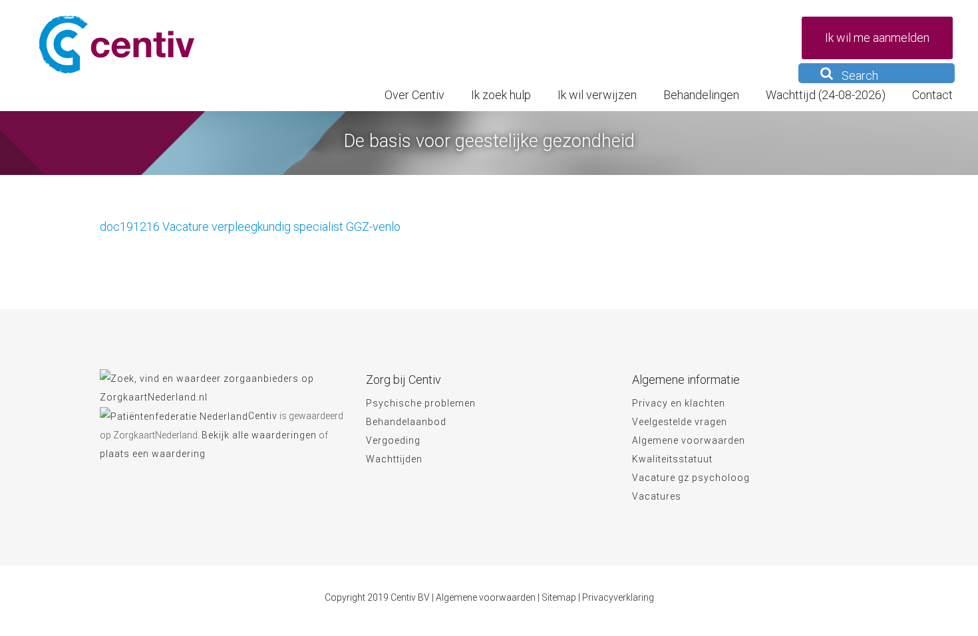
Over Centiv (414, 95)
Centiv (262, 415)
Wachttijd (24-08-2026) (826, 95)
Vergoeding (393, 440)
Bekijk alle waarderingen (259, 435)
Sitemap (559, 597)
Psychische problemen (421, 403)
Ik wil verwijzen (597, 95)
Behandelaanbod (406, 421)
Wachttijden (394, 459)
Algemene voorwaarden (688, 440)
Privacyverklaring (618, 597)
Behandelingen (701, 95)
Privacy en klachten (678, 403)
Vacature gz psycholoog (691, 477)
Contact (932, 95)
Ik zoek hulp (501, 95)
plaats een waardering (153, 453)
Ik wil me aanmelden (877, 38)
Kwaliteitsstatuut (672, 459)
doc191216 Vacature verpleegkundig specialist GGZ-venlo (250, 227)
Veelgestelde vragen (679, 421)
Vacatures (656, 496)
